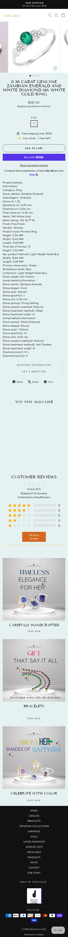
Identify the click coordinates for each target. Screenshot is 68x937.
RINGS (34, 862)
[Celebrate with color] (34, 757)
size (34, 117)
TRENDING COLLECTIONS (34, 826)
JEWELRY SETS (34, 846)
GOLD (34, 836)
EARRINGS (34, 831)
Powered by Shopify (34, 934)
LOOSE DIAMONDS (34, 841)
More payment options (34, 165)
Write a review (34, 536)
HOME (34, 810)
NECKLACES (34, 852)
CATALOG (34, 815)
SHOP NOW (34, 631)
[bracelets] (34, 670)
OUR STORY (34, 872)
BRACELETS (34, 820)
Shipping (21, 106)
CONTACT (34, 867)
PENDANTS (34, 857)
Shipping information (34, 365)
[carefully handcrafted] (34, 589)
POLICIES (33, 910)
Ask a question (34, 371)
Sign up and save (33, 881)
